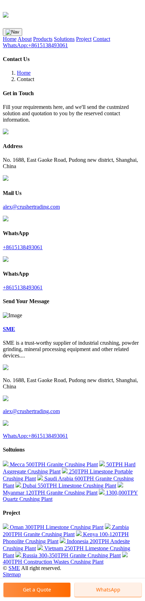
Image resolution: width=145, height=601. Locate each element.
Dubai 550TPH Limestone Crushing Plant (68, 486)
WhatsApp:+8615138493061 (35, 45)
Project (84, 39)
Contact (101, 39)
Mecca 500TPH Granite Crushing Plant (53, 464)
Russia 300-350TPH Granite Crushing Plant (71, 555)
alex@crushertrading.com (31, 207)
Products (42, 39)
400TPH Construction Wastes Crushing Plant (53, 562)
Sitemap (12, 574)
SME (14, 568)
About (25, 39)
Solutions (64, 39)
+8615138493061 (23, 247)
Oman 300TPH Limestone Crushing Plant (55, 527)
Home (10, 39)
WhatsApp (108, 589)
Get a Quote (37, 589)
